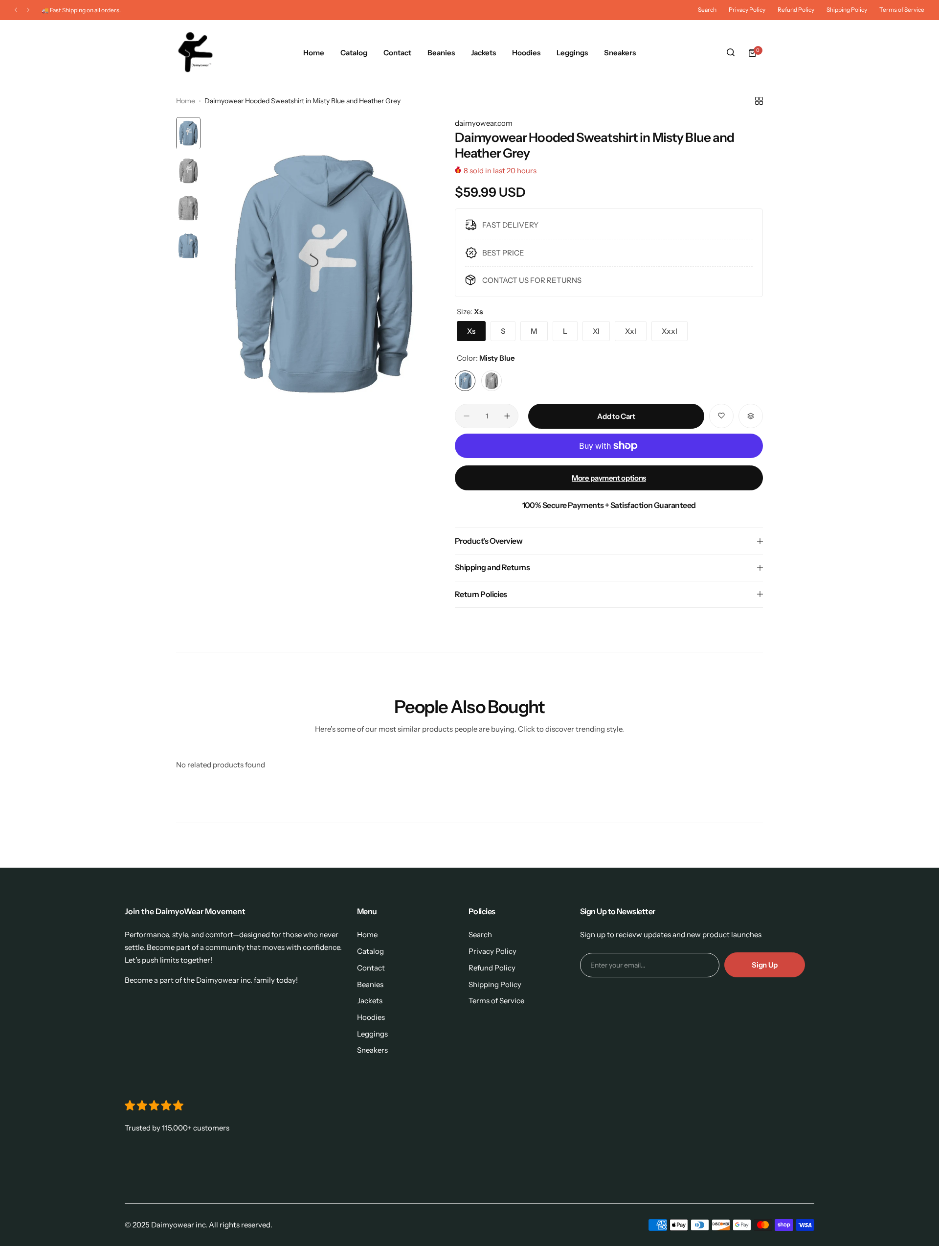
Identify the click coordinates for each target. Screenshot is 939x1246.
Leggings (372, 1033)
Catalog (370, 951)
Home (185, 100)
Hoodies (371, 1017)
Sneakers (372, 1050)
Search (707, 9)
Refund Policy (796, 9)
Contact (371, 967)
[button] (16, 10)
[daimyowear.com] (195, 53)
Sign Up (764, 964)
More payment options (609, 478)
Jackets (369, 1000)
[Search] (730, 53)
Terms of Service (901, 9)
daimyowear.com (484, 123)
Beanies (370, 984)
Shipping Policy (847, 9)
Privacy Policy (747, 9)
